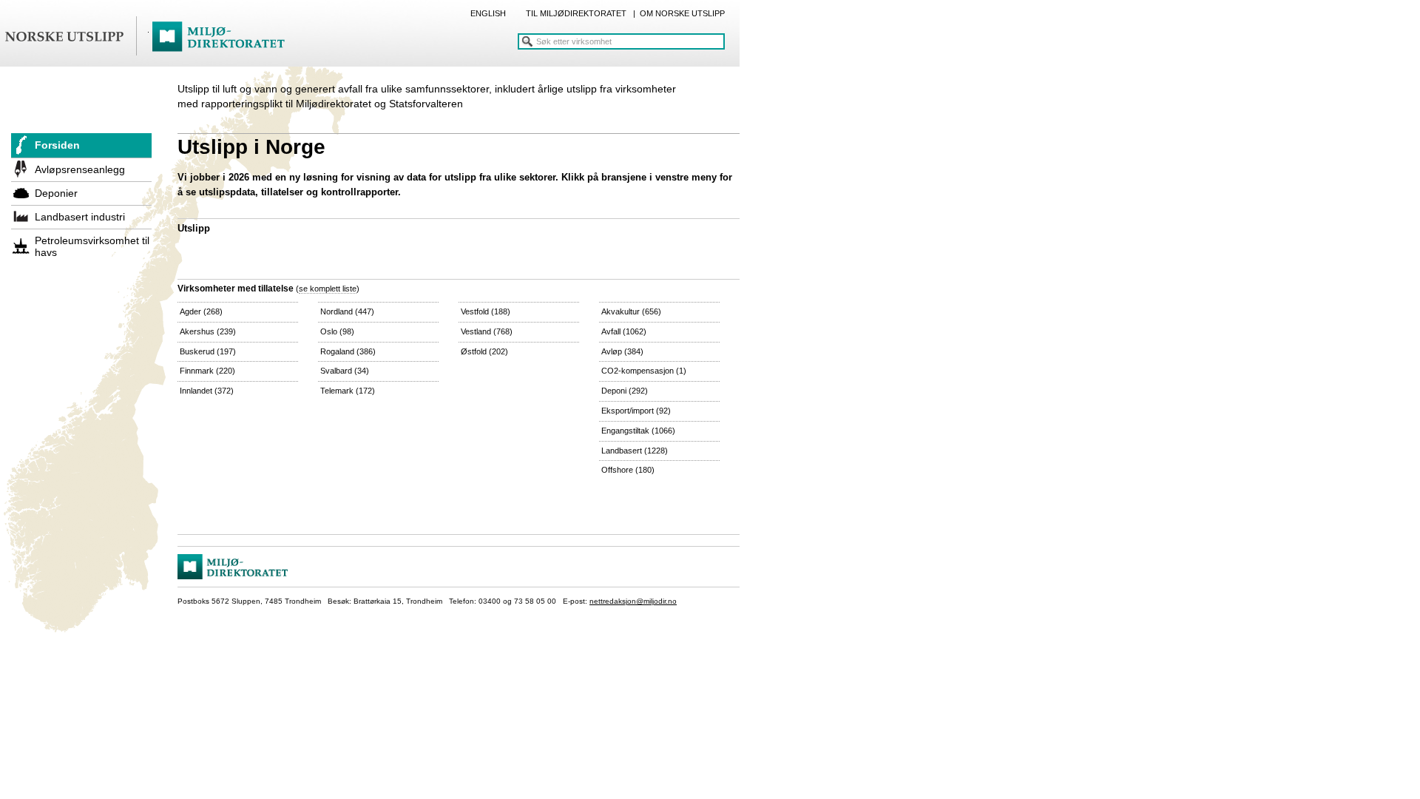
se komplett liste (327, 288)
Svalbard (344, 370)
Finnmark (207, 370)
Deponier (56, 193)
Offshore (628, 469)
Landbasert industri (80, 217)
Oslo (337, 331)
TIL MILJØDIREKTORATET (576, 13)
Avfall (623, 331)
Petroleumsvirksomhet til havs (92, 246)
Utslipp (194, 228)
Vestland (487, 331)
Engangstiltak (638, 430)
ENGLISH (488, 13)
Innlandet (207, 390)
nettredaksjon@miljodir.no (633, 601)
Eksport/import (636, 410)
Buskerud (208, 351)
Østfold (484, 351)
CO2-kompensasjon (643, 370)
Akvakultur (631, 311)
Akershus (208, 331)
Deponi (624, 390)
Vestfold (485, 311)
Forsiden (57, 145)
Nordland (347, 311)
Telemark (347, 390)
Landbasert (634, 450)
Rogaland (348, 351)
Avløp (622, 351)
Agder (201, 311)
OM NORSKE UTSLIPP (682, 13)
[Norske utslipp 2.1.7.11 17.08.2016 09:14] (152, 37)
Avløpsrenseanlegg (80, 169)
